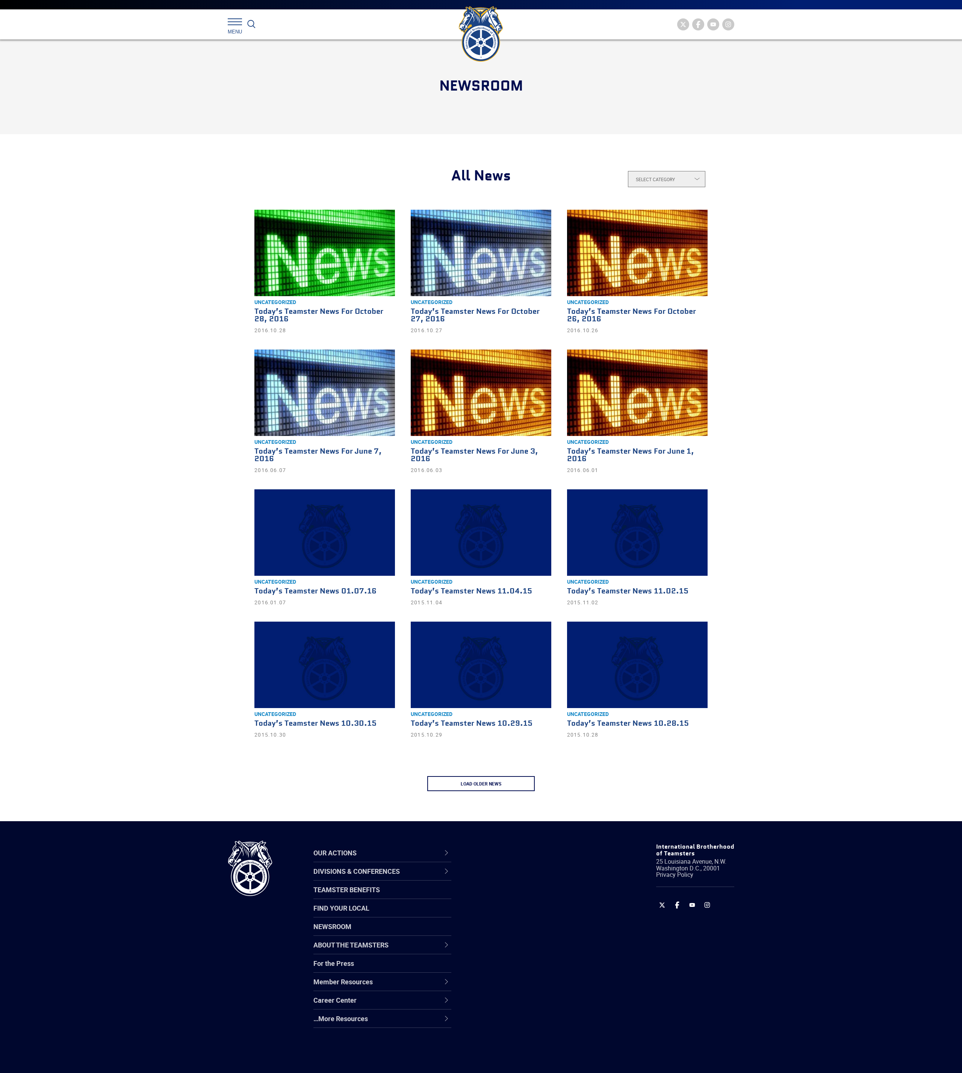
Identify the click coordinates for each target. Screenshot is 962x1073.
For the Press (333, 963)
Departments (497, 933)
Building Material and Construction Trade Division (529, 933)
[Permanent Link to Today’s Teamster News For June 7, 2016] (324, 393)
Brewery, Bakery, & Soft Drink (521, 915)
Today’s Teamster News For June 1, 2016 (630, 455)
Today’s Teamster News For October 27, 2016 (475, 315)
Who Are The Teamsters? (516, 879)
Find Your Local (341, 908)
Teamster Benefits (346, 889)
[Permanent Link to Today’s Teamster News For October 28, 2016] (324, 253)
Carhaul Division (502, 951)
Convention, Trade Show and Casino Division (531, 969)
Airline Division (499, 879)
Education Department (511, 897)
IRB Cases (493, 969)
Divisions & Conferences (521, 853)
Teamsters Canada (506, 933)
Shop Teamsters (502, 915)
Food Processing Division (515, 1005)
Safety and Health (504, 915)
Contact (489, 879)
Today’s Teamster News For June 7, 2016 (318, 455)
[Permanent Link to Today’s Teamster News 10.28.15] (637, 665)
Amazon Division (503, 897)
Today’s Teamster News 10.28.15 (628, 724)
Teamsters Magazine (510, 897)
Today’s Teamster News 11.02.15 (627, 591)
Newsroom (332, 926)
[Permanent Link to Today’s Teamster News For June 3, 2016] (481, 393)
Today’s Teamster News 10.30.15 (315, 724)
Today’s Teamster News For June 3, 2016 (474, 455)
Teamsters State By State (516, 879)
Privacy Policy (674, 874)
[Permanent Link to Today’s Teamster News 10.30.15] (324, 665)
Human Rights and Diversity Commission (519, 1041)
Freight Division (500, 1023)
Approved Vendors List (511, 951)
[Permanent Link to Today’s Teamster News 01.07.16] (324, 532)
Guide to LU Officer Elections (520, 969)
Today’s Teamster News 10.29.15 (471, 724)
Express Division (502, 987)
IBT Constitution (502, 951)
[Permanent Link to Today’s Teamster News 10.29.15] (481, 665)
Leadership (494, 897)
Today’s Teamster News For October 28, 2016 (318, 315)
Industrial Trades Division (515, 1059)
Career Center (503, 853)
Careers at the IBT (505, 897)
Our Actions (499, 853)
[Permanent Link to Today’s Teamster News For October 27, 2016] (481, 253)
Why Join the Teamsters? (516, 879)
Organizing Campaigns (511, 879)
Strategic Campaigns (509, 897)
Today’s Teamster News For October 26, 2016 (631, 315)
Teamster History (504, 915)
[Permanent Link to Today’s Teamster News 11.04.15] (481, 532)
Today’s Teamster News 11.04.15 (471, 591)
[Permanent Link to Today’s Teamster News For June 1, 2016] (637, 393)
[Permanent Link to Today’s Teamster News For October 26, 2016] (637, 253)
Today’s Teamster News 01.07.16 (315, 591)
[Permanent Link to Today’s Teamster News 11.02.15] (637, 532)
